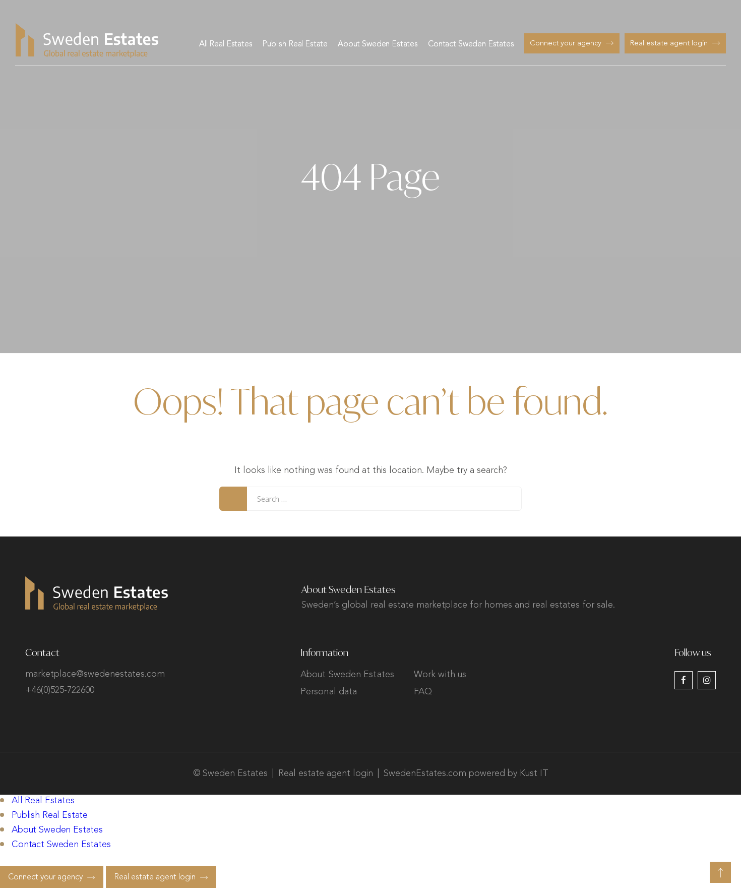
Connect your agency (565, 43)
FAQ (423, 691)
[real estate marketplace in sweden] (87, 40)
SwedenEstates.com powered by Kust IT (466, 773)
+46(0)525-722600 (59, 690)
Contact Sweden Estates (471, 44)
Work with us (440, 674)
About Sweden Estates (378, 44)
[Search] (233, 499)
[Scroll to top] (720, 872)
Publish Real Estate (295, 44)
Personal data (328, 691)
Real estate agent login (669, 43)
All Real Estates (226, 44)
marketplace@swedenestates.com (95, 674)
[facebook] (683, 680)
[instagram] (707, 680)
